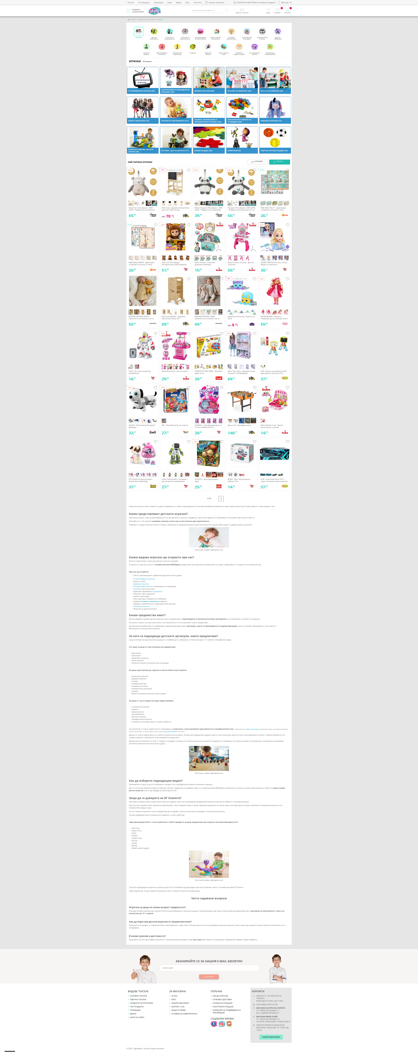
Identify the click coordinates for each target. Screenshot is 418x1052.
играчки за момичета (150, 601)
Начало (131, 2)
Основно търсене (138, 996)
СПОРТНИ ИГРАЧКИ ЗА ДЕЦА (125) (274, 151)
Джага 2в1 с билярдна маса (239, 425)
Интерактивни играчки (143, 586)
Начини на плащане (222, 1003)
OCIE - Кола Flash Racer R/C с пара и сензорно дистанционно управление (274, 481)
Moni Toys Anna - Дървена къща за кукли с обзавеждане (241, 372)
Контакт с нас (178, 1006)
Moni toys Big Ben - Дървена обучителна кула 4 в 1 (173, 317)
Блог (188, 2)
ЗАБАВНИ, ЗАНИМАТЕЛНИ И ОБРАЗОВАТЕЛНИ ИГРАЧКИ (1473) (207, 121)
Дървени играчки (141, 584)
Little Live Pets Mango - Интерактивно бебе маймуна (174, 263)
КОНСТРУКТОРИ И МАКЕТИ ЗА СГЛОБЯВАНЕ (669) (239, 121)
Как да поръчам (220, 996)
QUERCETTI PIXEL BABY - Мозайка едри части (208, 372)
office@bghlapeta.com (267, 1004)
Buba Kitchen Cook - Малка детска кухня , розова (272, 426)
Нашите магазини (180, 1003)
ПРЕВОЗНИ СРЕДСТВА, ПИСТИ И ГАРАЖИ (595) (140, 150)
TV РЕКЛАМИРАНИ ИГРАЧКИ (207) (141, 91)
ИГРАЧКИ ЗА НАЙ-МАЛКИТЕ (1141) (175, 121)
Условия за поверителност (184, 1014)
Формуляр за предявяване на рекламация (227, 1011)
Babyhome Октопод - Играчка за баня (241, 317)
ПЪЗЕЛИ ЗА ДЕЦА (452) (203, 151)
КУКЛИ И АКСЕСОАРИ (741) (138, 121)
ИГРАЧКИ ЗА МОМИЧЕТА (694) (239, 91)
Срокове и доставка (222, 999)
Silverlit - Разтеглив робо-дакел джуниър (142, 426)
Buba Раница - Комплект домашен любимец (205, 263)
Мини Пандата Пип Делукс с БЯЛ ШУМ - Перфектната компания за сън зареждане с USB (208, 210)
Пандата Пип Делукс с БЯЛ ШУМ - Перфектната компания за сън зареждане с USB (241, 210)
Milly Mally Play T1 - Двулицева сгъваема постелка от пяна (273, 209)
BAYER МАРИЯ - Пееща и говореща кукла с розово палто (274, 317)
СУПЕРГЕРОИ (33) (234, 151)
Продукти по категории (141, 1003)
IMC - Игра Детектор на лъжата (175, 425)
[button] (257, 162)
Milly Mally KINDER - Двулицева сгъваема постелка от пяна (141, 263)
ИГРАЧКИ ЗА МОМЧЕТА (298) (272, 91)
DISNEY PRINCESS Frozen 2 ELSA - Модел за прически (274, 263)
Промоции (158, 2)
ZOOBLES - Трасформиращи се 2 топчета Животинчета (208, 426)
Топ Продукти (144, 2)
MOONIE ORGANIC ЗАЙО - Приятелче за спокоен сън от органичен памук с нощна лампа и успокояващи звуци (207, 319)
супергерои (157, 591)
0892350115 (261, 996)
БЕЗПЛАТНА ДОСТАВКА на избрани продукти (257, 2)
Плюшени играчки (141, 606)
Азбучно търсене (138, 999)
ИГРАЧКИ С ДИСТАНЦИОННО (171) (175, 151)
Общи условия (178, 1010)
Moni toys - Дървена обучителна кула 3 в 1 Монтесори (175, 209)
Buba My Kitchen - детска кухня (175, 371)
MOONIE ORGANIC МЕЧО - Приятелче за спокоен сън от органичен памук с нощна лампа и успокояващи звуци (141, 319)
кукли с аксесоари (252, 729)
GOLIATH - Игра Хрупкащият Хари (206, 480)
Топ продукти (136, 1006)
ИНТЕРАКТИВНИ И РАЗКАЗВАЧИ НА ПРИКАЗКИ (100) (175, 91)
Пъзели (137, 589)
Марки (178, 2)
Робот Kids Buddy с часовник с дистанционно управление (175, 480)
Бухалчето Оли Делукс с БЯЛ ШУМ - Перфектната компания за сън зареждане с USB (142, 210)
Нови (169, 2)
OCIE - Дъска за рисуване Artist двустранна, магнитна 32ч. (274, 372)
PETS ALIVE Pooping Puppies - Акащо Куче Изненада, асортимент (141, 481)
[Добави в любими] (155, 170)
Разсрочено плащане (223, 1006)
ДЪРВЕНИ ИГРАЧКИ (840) (204, 91)
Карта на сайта (137, 1017)
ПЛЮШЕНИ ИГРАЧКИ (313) (271, 121)
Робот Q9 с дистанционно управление (140, 372)
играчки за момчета (170, 731)
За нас (174, 996)
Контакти (198, 2)
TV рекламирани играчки (144, 579)
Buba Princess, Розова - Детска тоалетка (241, 263)
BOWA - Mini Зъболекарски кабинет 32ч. (239, 480)
